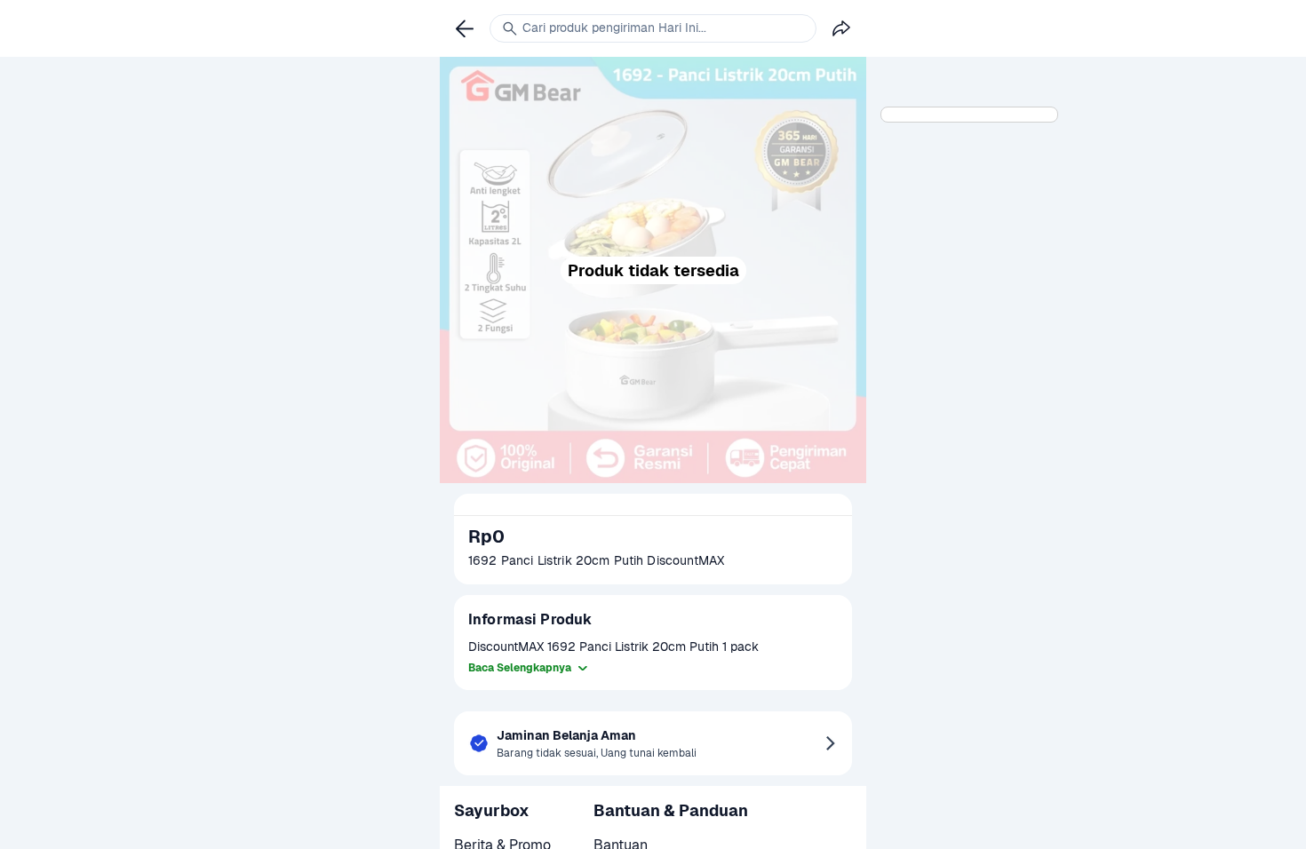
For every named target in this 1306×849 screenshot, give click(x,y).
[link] (464, 28)
